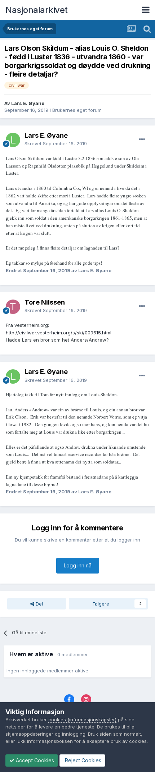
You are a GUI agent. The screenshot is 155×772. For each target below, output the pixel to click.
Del (38, 604)
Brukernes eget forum (77, 110)
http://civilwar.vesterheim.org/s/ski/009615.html (58, 332)
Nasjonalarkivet (36, 10)
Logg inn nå (78, 565)
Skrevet (56, 143)
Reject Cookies (82, 760)
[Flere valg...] (142, 139)
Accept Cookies (34, 760)
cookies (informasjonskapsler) (82, 719)
